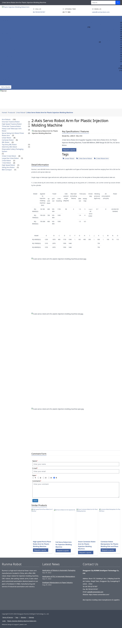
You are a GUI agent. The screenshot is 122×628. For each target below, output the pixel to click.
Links (4, 621)
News (2, 64)
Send (35, 501)
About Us (4, 73)
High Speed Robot (7, 57)
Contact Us (4, 84)
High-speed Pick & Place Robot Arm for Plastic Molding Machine (42, 544)
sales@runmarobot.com (101, 12)
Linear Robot (5, 36)
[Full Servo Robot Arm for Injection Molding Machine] (69, 524)
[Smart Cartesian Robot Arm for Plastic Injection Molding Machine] (92, 524)
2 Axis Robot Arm (102, 158)
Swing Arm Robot (7, 59)
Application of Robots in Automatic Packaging (58, 570)
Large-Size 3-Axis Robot (9, 50)
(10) (88, 27)
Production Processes (9, 80)
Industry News (6, 68)
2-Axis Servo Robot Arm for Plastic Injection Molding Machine (49, 112)
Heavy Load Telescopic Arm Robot (104, 29)
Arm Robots (5, 22)
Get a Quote (5, 87)
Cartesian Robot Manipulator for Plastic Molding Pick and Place (109, 544)
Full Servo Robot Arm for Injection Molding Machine (64, 544)
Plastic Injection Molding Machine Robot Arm (21, 621)
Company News (6, 66)
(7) (13, 135)
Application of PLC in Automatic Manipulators (58, 576)
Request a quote (69, 150)
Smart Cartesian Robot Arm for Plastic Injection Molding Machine (86, 545)
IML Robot (4, 41)
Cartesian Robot (7, 38)
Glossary (23, 617)
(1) (29, 124)
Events (3, 82)
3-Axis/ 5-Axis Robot (8, 48)
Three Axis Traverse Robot (101, 27)
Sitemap (31, 617)
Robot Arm (4, 34)
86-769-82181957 (39, 12)
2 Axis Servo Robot (85, 158)
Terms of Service (7, 617)
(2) (100, 42)
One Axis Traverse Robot (100, 22)
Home (2, 18)
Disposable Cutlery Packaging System (15, 45)
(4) (14, 138)
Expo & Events (5, 70)
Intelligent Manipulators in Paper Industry (57, 582)
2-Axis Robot (5, 52)
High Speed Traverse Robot (101, 25)
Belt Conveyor (6, 61)
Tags (16, 617)
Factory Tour (5, 77)
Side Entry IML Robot (109, 43)
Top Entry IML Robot (109, 41)
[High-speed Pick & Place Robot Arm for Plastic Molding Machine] (46, 524)
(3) (29, 126)
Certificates (5, 75)
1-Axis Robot (5, 54)
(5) (17, 140)
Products (4, 20)
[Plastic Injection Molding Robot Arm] (17, 10)
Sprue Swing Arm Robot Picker (102, 32)
